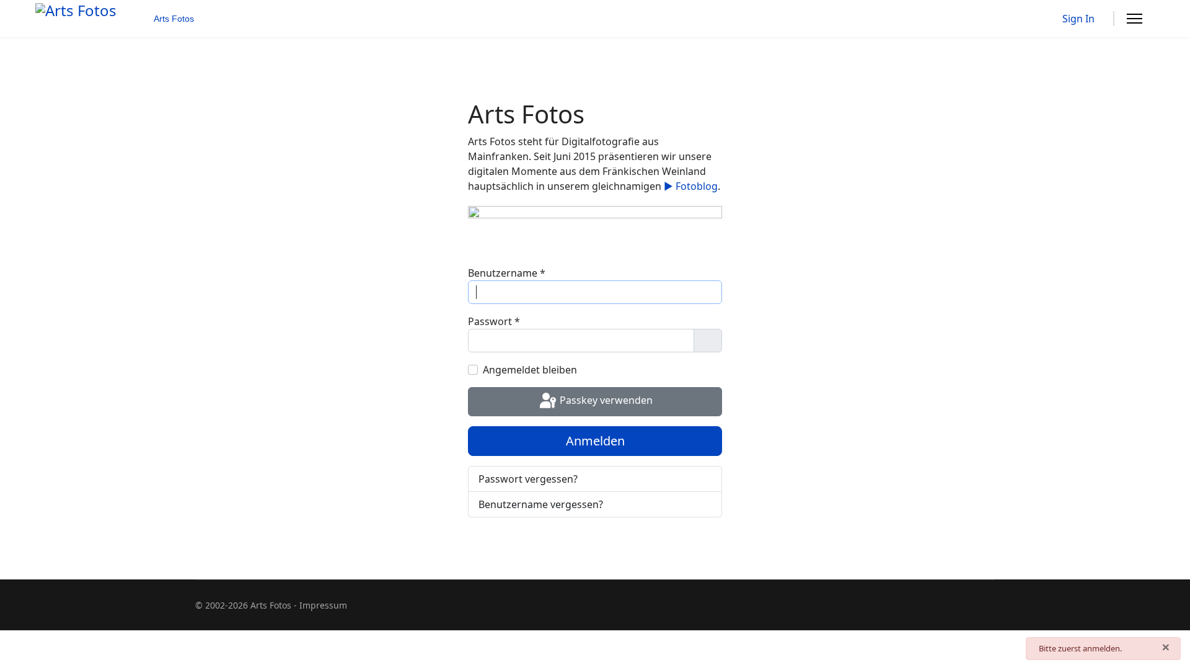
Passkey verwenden (605, 401)
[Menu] (1134, 18)
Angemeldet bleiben (530, 370)
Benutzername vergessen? (540, 504)
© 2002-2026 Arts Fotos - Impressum (271, 605)
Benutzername (506, 273)
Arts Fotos (174, 19)
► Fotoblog (691, 186)
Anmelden (595, 440)
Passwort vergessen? (528, 479)
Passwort (494, 321)
